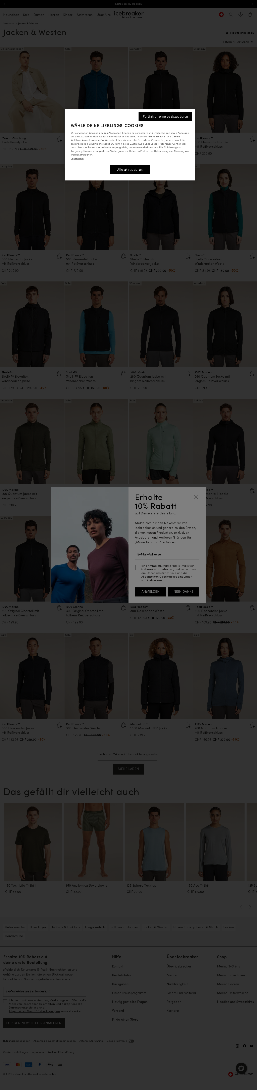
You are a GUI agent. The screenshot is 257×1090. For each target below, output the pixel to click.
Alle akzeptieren (130, 170)
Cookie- (176, 137)
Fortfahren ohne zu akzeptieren (165, 116)
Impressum (77, 158)
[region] (130, 144)
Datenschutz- (157, 137)
